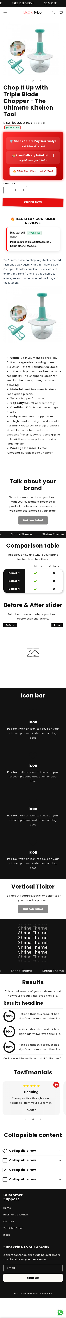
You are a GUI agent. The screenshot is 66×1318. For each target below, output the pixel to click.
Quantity (9, 183)
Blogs (6, 1235)
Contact (8, 1221)
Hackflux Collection (15, 1214)
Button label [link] (33, 520)
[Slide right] (40, 80)
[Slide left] (25, 80)
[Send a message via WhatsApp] (60, 1312)
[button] (5, 12)
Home (7, 1208)
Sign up (33, 1278)
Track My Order (13, 1228)
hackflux (27, 1293)
